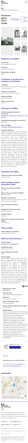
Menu (26, 2)
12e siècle (3, 115)
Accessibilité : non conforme (7, 428)
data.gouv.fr (16, 424)
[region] (14, 387)
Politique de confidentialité (14, 436)
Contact (17, 428)
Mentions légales (4, 436)
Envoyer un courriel (15, 347)
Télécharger (16, 19)
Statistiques (16, 431)
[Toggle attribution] (25, 396)
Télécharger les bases (7, 431)
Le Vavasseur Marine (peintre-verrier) (11, 127)
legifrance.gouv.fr (5, 424)
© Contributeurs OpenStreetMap (16, 397)
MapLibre (4, 396)
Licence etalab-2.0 (17, 439)
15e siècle (11, 115)
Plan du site (8, 433)
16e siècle (19, 115)
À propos (23, 428)
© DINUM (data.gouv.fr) (12, 396)
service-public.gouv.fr (15, 421)
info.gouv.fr (4, 421)
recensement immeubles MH (9, 244)
